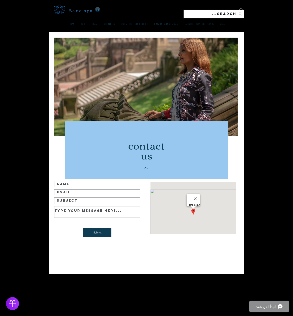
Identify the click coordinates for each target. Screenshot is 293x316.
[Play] (97, 9)
